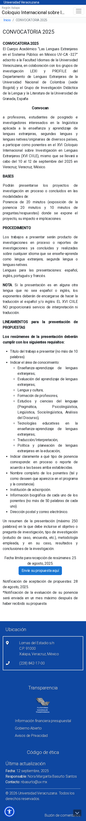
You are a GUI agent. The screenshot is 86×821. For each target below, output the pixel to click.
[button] (9, 811)
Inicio (7, 20)
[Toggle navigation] (78, 11)
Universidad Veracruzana (21, 2)
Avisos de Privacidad (31, 735)
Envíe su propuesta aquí (40, 570)
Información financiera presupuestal (43, 721)
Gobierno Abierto (28, 728)
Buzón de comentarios (62, 815)
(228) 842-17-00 (32, 663)
